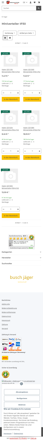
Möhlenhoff (22, 282)
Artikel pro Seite (26, 33)
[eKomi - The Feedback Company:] (5, 374)
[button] (31, 2)
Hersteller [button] (6, 258)
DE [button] (24, 2)
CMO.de (33, 438)
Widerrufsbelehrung (9, 308)
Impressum (8, 433)
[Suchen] (38, 8)
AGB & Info (6, 304)
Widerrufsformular (9, 312)
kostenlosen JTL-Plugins (18, 438)
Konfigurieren (22, 398)
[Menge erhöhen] (18, 93)
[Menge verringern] (3, 93)
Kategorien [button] (7, 252)
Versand (5, 328)
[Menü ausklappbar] (3, 1)
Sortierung (9, 33)
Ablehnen (22, 405)
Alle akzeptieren (22, 392)
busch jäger (21, 277)
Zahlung (5, 324)
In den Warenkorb (11, 99)
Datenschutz (18, 433)
